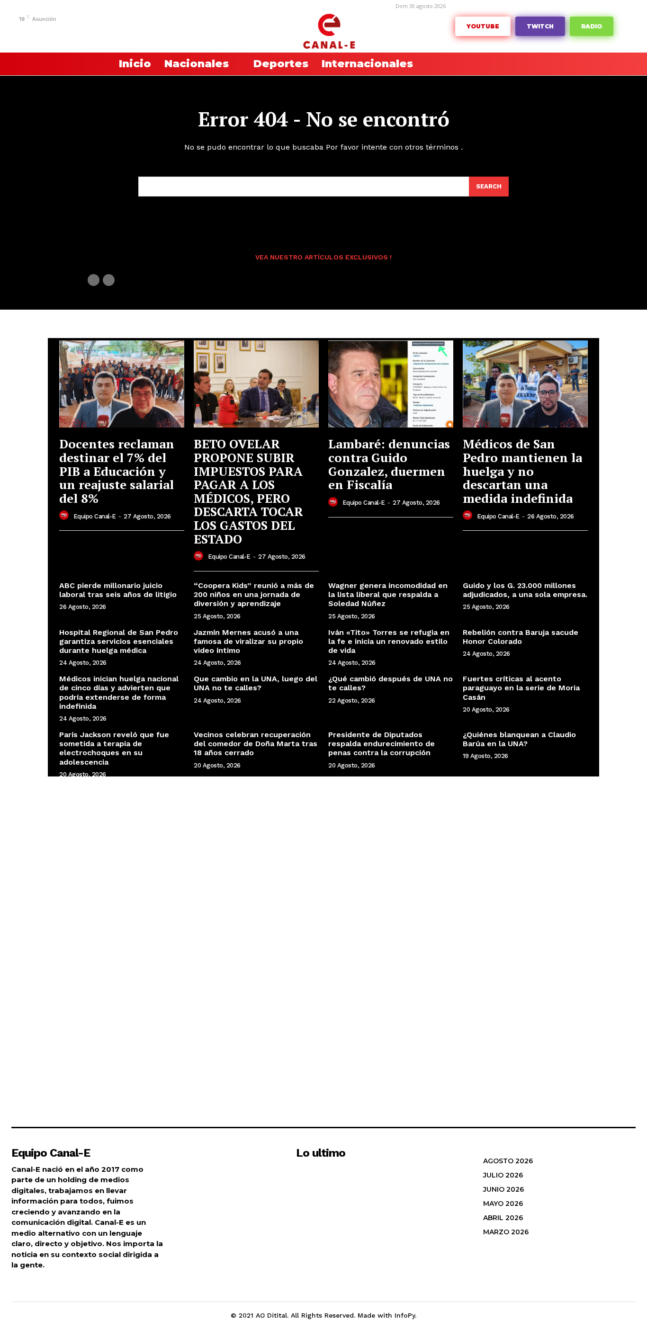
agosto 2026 (508, 1161)
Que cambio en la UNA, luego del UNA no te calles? (255, 683)
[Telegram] (74, 32)
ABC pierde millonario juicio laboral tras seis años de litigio (118, 590)
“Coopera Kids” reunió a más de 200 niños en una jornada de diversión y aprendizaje (254, 594)
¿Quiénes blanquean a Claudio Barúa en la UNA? (519, 739)
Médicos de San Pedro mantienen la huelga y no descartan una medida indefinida (522, 471)
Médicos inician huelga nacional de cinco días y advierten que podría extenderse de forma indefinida (119, 692)
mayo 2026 (503, 1203)
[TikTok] (89, 32)
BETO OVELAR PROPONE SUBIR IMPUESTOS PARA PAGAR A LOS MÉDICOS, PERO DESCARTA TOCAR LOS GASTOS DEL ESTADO (248, 491)
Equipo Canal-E (94, 516)
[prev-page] (93, 280)
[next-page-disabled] (109, 280)
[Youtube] (147, 32)
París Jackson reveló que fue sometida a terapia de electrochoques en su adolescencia (114, 748)
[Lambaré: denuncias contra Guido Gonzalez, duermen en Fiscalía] (390, 384)
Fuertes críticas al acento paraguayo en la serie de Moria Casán (521, 687)
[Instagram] (59, 32)
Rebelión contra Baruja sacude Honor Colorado (520, 637)
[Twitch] (103, 32)
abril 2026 (503, 1217)
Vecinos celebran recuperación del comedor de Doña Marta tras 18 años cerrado (255, 743)
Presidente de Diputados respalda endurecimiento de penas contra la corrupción (381, 743)
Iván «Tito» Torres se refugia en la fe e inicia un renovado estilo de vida (388, 641)
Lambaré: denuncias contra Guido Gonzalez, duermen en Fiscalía (389, 464)
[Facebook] (45, 32)
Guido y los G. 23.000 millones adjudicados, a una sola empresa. (525, 590)
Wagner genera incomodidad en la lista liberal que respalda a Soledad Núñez (388, 594)
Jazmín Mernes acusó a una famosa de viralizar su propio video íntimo (248, 641)
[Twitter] (118, 32)
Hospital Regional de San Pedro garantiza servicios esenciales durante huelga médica (118, 641)
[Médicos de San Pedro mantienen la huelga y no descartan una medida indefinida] (525, 384)
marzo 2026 (506, 1232)
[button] (82, 64)
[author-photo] (65, 515)
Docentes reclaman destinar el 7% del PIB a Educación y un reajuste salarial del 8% (116, 471)
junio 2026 (503, 1189)
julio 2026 (503, 1175)
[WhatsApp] (132, 32)
